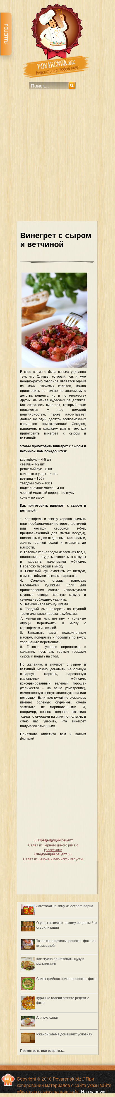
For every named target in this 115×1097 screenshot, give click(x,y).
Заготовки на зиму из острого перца (64, 905)
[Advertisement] (57, 159)
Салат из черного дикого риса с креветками (53, 845)
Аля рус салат (47, 1017)
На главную (93, 1091)
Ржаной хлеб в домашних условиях (64, 1034)
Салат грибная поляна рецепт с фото (66, 978)
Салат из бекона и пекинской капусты (53, 856)
